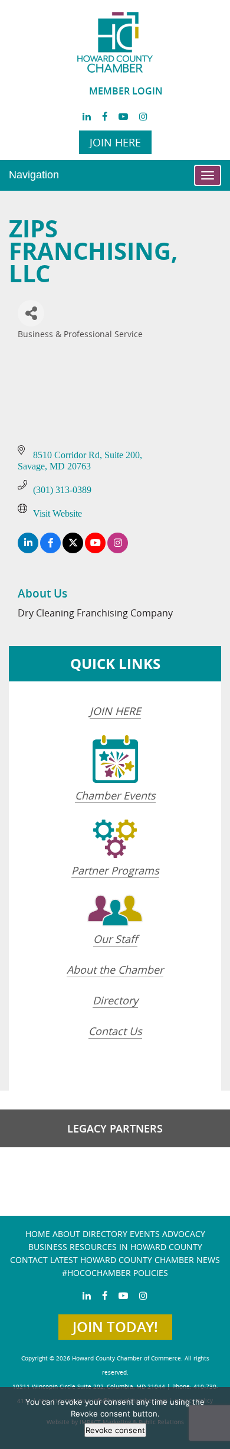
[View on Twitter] (73, 550)
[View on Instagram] (117, 550)
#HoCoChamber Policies (115, 1272)
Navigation (34, 175)
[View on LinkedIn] (28, 550)
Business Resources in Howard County (115, 1246)
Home (37, 1233)
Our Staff (115, 939)
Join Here (115, 142)
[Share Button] (31, 313)
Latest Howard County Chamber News (135, 1259)
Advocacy (183, 1233)
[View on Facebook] (50, 550)
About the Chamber (115, 969)
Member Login (126, 90)
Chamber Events (115, 795)
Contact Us (115, 1031)
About (66, 1233)
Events (145, 1233)
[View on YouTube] (95, 550)
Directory (115, 1000)
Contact (29, 1259)
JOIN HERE (115, 711)
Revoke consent (115, 1430)
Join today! (115, 1326)
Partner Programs (115, 870)
